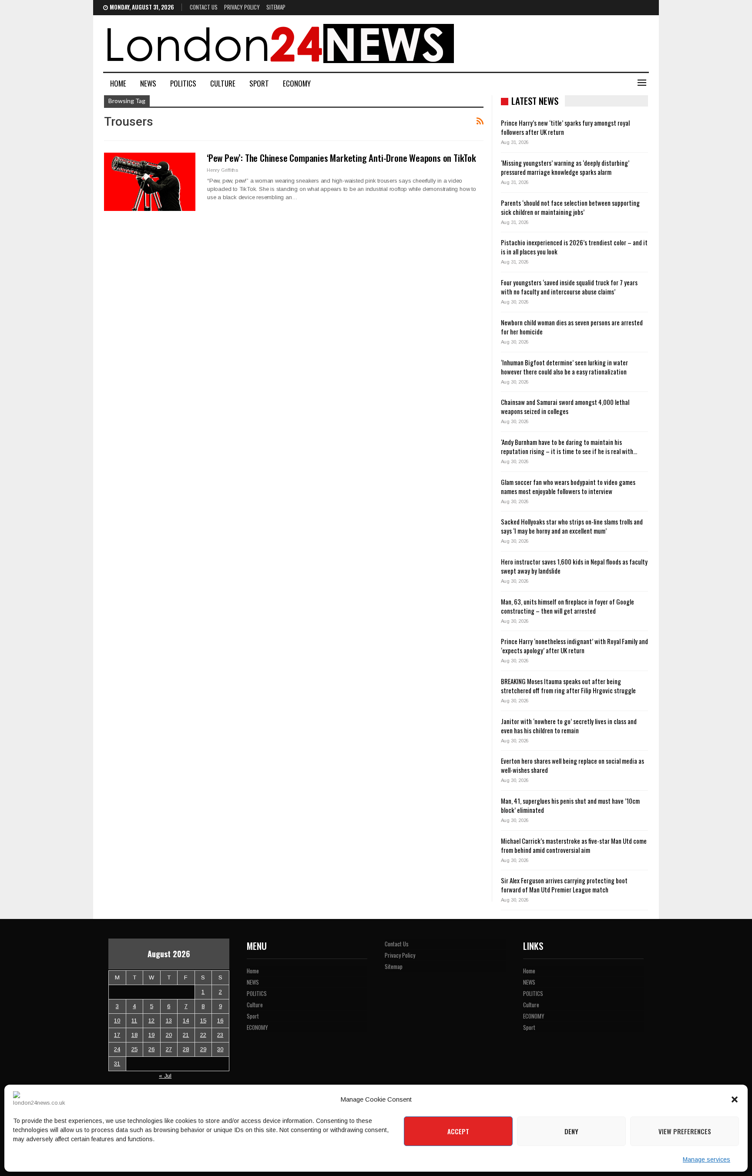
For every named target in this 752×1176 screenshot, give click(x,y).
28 (186, 1049)
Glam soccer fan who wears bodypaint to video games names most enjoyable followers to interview (568, 486)
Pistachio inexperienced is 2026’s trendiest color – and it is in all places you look (574, 246)
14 (186, 1020)
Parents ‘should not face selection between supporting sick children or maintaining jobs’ (570, 207)
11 (134, 1020)
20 (169, 1035)
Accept (458, 1131)
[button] (734, 1099)
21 (186, 1035)
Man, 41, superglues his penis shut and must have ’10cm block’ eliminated (570, 805)
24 (117, 1049)
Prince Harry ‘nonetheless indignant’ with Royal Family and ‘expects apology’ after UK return (574, 645)
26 (151, 1049)
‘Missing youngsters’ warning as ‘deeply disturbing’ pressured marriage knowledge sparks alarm (565, 167)
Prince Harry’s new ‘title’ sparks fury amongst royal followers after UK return (565, 127)
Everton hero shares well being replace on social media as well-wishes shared (572, 765)
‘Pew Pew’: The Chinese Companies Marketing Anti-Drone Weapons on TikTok (341, 157)
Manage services (706, 1159)
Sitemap (275, 7)
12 (151, 1020)
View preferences (684, 1131)
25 (134, 1049)
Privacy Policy (242, 7)
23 (220, 1035)
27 (169, 1049)
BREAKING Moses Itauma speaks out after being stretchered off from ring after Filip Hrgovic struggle (568, 685)
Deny (571, 1131)
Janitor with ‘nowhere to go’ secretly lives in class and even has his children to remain (569, 725)
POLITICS (183, 83)
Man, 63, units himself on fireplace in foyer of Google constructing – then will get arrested (567, 606)
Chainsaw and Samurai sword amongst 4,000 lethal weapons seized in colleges (565, 406)
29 (203, 1049)
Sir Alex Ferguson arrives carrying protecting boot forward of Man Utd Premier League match (564, 884)
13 (169, 1020)
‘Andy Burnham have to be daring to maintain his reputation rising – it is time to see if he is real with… (569, 446)
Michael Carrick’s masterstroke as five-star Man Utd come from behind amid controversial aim (574, 845)
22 (203, 1035)
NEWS (148, 83)
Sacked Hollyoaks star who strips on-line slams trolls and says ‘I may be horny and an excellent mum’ (572, 526)
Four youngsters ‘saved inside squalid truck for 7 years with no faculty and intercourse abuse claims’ (569, 286)
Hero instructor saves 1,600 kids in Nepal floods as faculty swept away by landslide (574, 566)
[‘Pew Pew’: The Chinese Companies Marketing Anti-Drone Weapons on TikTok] (149, 182)
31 (117, 1063)
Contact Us (204, 7)
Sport (259, 83)
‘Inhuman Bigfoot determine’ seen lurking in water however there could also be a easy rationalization (564, 366)
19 (151, 1035)
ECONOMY (297, 83)
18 (134, 1035)
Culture (222, 83)
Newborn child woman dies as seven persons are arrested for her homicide (572, 326)
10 (117, 1020)
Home (118, 83)
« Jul (165, 1075)
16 (220, 1020)
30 (220, 1049)
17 (117, 1035)
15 (203, 1020)
